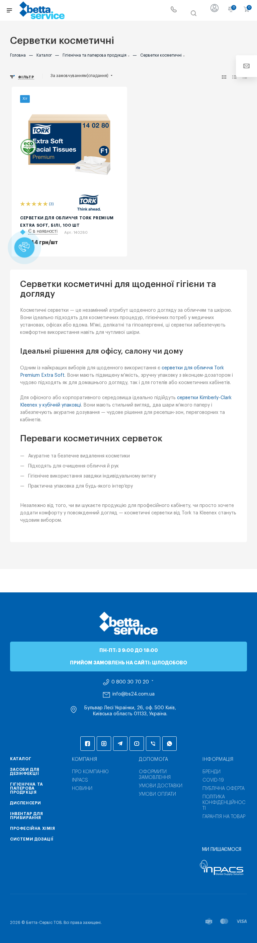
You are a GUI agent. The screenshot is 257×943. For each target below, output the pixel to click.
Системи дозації (32, 839)
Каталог (20, 759)
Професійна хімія (32, 828)
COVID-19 (213, 780)
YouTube (137, 743)
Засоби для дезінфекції (24, 772)
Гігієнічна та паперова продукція (26, 788)
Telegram (120, 743)
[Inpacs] (221, 868)
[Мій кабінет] (214, 10)
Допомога (153, 759)
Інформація (218, 759)
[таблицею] (244, 77)
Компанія (84, 759)
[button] (24, 247)
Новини (82, 788)
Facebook (87, 743)
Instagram (104, 743)
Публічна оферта (223, 788)
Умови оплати (157, 794)
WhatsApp (169, 743)
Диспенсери (25, 803)
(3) (51, 204)
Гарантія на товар (223, 816)
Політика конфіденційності (224, 803)
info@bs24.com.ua (133, 694)
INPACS (80, 780)
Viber (153, 743)
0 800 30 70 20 (130, 682)
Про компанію (90, 772)
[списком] (234, 77)
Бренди (211, 772)
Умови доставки (160, 786)
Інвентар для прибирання (26, 816)
